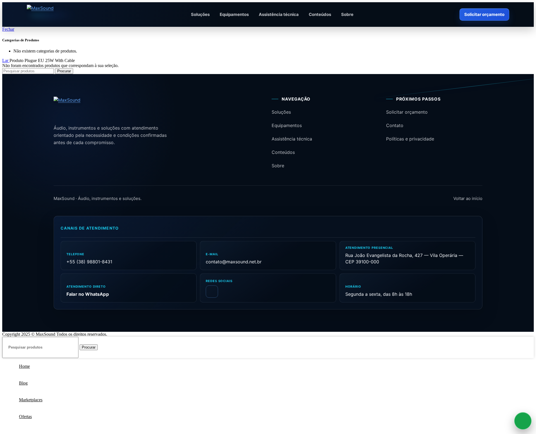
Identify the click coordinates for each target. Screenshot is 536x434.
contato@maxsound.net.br (234, 261)
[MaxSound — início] (56, 14)
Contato (394, 125)
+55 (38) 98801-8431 (89, 261)
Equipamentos (234, 14)
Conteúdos (320, 14)
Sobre (347, 14)
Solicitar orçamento (484, 14)
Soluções (200, 14)
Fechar (8, 29)
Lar (5, 60)
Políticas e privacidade (410, 139)
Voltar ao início (467, 198)
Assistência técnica (279, 14)
